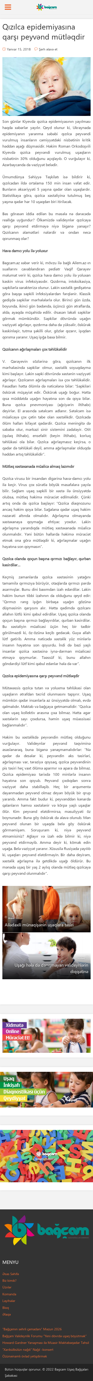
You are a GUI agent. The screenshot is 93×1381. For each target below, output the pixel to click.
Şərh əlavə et (48, 49)
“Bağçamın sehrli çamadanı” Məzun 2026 (32, 1329)
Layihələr (8, 1300)
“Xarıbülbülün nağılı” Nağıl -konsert (27, 1349)
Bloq (5, 1307)
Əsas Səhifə (10, 1274)
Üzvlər (6, 1287)
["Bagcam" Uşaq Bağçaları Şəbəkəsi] (46, 7)
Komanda (9, 1294)
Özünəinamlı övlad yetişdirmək (24, 1356)
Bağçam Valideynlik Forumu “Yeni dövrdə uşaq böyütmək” (44, 1336)
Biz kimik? (9, 1280)
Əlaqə (6, 1314)
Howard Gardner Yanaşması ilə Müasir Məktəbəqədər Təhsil (45, 1342)
